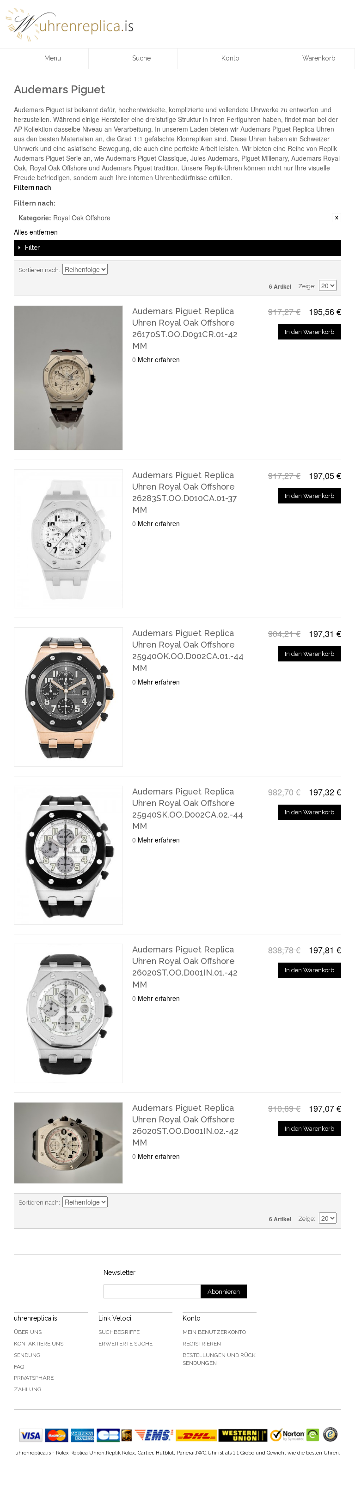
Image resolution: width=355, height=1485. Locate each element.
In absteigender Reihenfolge (116, 270)
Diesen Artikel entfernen (336, 217)
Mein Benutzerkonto (214, 1332)
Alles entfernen (36, 231)
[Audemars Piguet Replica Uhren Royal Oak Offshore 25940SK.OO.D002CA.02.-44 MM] (68, 855)
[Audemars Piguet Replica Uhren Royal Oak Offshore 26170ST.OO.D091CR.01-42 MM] (68, 377)
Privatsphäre (34, 1378)
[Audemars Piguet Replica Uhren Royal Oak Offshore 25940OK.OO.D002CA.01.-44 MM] (68, 697)
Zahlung (28, 1389)
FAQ (19, 1367)
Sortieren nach (38, 270)
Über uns (28, 1332)
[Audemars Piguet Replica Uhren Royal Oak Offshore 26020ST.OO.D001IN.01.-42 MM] (68, 1013)
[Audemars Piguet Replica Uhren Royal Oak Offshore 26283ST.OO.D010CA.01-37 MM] (68, 539)
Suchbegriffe (119, 1332)
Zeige (306, 286)
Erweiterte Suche (125, 1343)
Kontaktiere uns (38, 1343)
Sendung (27, 1355)
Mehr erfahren (159, 359)
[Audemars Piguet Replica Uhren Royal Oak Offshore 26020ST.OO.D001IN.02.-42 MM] (68, 1143)
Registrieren (202, 1343)
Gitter (313, 270)
